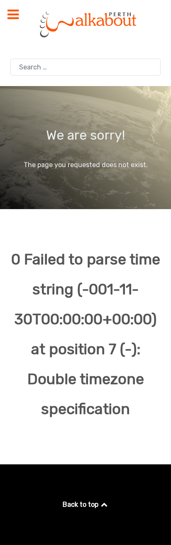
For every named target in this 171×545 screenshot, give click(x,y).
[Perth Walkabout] (85, 24)
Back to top (81, 504)
